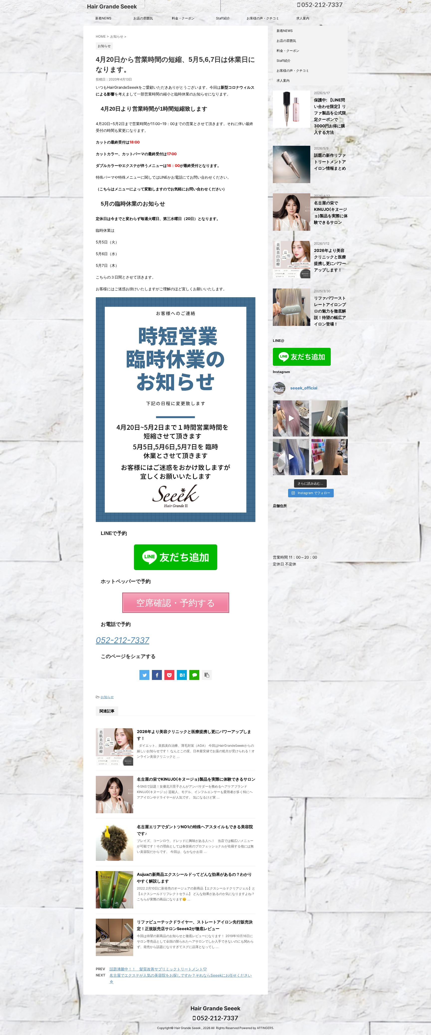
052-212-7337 (321, 4)
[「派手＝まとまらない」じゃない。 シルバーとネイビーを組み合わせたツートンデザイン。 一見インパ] (291, 457)
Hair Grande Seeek (112, 6)
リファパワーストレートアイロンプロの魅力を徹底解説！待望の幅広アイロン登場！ (330, 311)
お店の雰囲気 (143, 18)
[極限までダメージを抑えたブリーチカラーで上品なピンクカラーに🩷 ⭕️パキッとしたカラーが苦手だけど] (291, 418)
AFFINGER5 (265, 1028)
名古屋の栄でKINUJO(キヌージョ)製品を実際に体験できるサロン (196, 779)
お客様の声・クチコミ (263, 18)
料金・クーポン (183, 18)
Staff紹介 (223, 18)
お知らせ (107, 697)
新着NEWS (103, 18)
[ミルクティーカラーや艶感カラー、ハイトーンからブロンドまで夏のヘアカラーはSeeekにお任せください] (330, 457)
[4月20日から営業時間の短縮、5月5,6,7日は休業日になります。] (182, 675)
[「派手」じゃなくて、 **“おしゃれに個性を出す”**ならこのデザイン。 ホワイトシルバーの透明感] (330, 418)
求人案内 (302, 18)
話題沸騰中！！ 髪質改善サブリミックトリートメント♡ (158, 969)
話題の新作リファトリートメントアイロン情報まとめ (330, 162)
